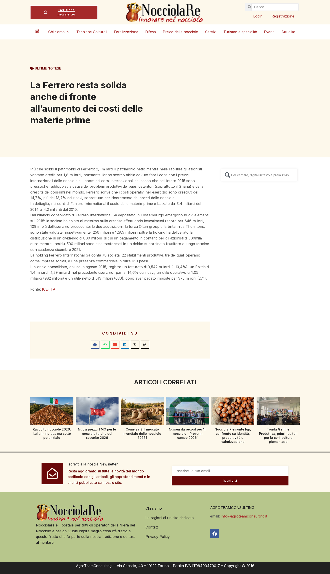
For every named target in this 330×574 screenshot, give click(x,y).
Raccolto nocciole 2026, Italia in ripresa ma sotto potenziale (52, 433)
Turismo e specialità (240, 32)
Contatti (151, 527)
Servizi (210, 32)
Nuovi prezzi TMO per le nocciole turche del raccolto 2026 (97, 433)
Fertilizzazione (126, 32)
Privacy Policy (157, 536)
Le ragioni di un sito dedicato (169, 517)
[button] (95, 345)
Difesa (150, 32)
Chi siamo (56, 32)
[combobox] (259, 175)
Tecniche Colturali (91, 32)
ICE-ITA (48, 289)
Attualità (288, 32)
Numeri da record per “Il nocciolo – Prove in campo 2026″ (187, 433)
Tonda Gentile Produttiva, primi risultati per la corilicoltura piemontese (278, 435)
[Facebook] (214, 533)
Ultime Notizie (48, 68)
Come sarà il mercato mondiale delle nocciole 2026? (142, 433)
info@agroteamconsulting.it (244, 516)
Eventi (269, 32)
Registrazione (282, 16)
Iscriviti (230, 480)
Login (257, 16)
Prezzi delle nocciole (180, 32)
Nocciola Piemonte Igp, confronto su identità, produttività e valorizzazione (233, 435)
